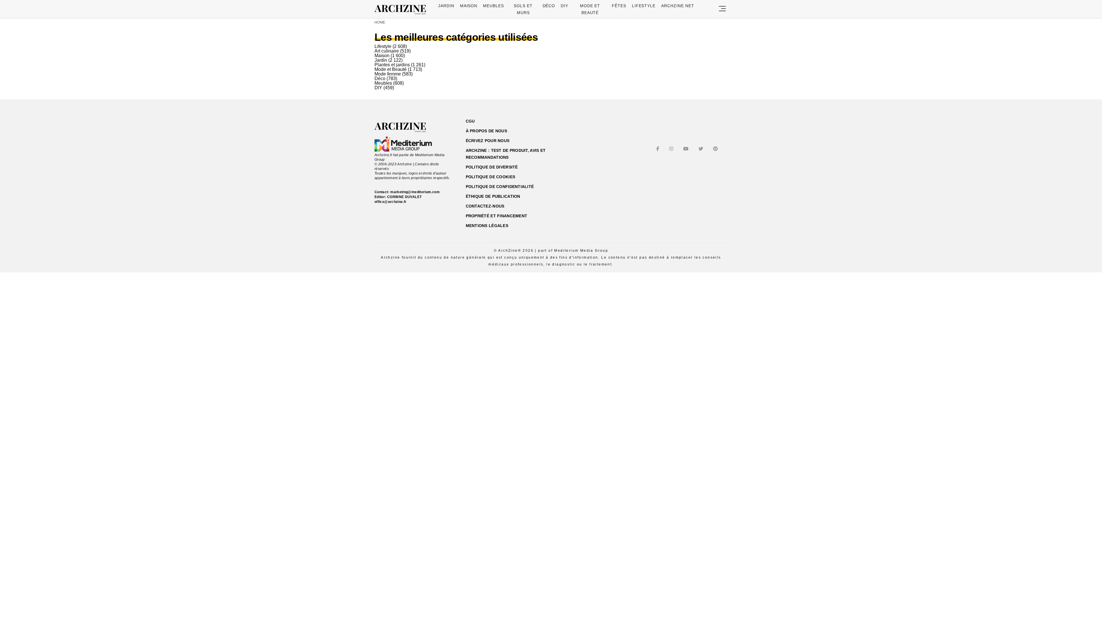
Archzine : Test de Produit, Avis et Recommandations (506, 154)
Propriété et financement (496, 216)
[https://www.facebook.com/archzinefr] (658, 148)
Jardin (446, 5)
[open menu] (722, 9)
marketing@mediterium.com (415, 192)
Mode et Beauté (391, 69)
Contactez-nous (485, 206)
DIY (564, 5)
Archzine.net (677, 5)
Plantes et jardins (392, 64)
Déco (549, 5)
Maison (469, 5)
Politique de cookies (490, 177)
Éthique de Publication (493, 196)
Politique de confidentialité (500, 186)
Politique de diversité (492, 167)
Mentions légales (487, 225)
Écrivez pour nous (488, 140)
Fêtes (619, 5)
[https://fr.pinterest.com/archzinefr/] (716, 148)
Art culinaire (387, 51)
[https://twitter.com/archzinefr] (702, 148)
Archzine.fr (405, 127)
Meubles (493, 5)
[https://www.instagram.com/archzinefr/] (672, 148)
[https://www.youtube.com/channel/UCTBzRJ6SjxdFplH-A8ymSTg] (686, 148)
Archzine (402, 10)
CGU (470, 121)
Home (380, 22)
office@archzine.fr (390, 202)
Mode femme (388, 73)
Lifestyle (644, 5)
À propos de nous (486, 131)
